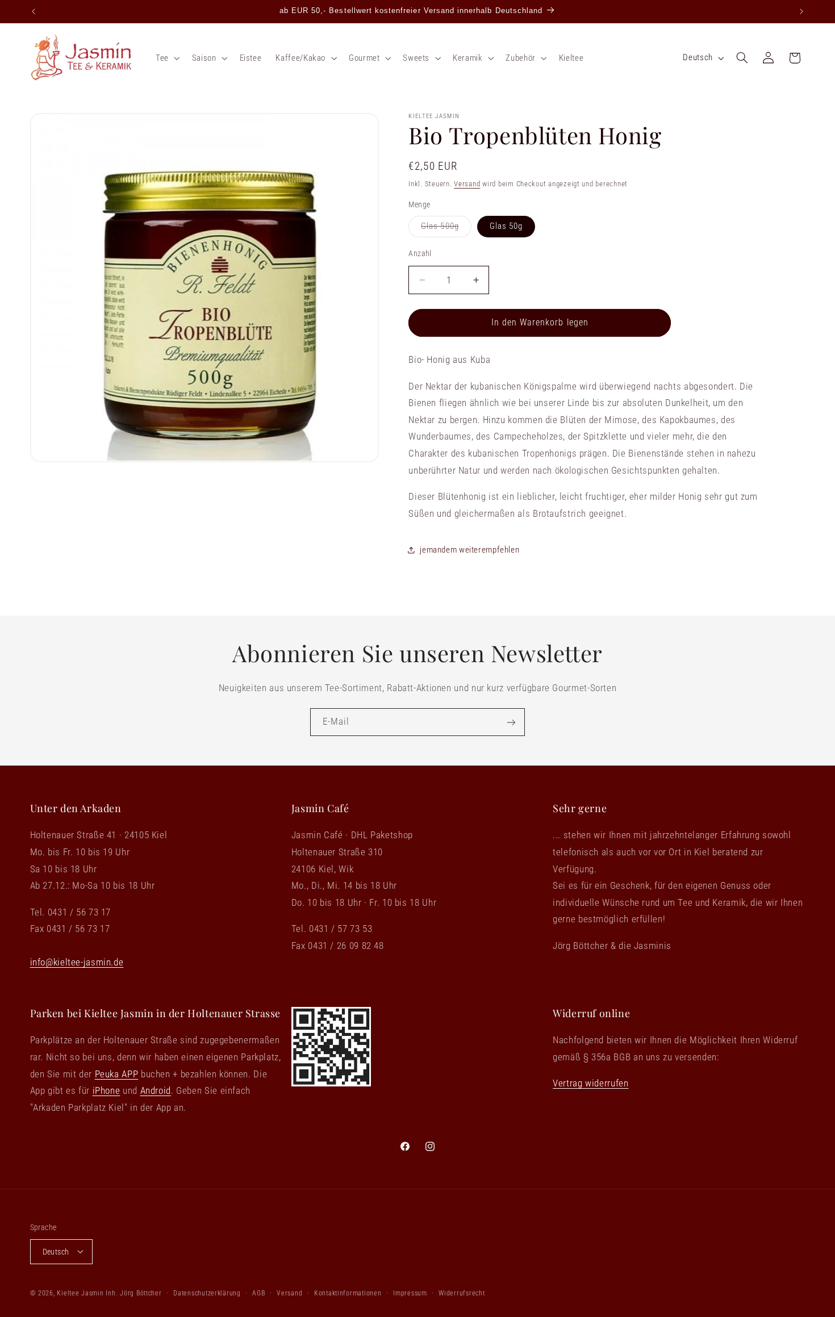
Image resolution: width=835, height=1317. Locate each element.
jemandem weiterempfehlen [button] (469, 549)
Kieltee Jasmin (80, 1293)
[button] (166, 57)
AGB (258, 1293)
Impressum (410, 1293)
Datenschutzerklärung (207, 1293)
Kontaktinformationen (348, 1293)
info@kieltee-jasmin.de (77, 962)
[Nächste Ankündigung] (801, 11)
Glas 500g (446, 228)
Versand (467, 183)
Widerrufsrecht (462, 1293)
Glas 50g (506, 226)
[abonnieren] (511, 722)
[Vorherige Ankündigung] (33, 11)
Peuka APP (117, 1074)
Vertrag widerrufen (590, 1083)
